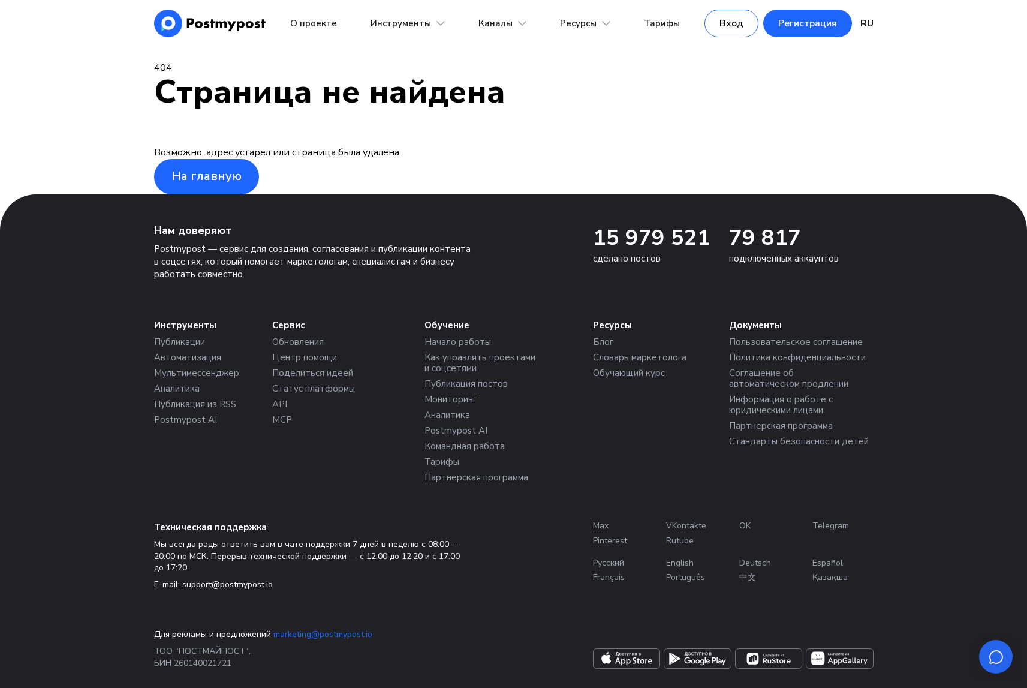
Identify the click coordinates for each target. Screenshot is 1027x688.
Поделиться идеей (312, 373)
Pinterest (610, 540)
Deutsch (755, 563)
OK (745, 525)
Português (685, 577)
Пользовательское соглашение (796, 342)
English (680, 563)
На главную (206, 176)
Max (601, 525)
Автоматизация (187, 357)
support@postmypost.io (227, 584)
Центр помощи (304, 357)
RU (867, 23)
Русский (608, 563)
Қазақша (830, 577)
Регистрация (807, 23)
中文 (747, 577)
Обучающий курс (629, 373)
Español (827, 563)
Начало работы (457, 342)
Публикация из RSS (195, 404)
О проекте (313, 23)
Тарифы (662, 23)
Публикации (179, 342)
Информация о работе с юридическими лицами (781, 404)
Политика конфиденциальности (797, 357)
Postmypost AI (185, 420)
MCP (282, 420)
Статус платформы (313, 389)
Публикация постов (466, 384)
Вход (731, 23)
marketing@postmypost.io (322, 634)
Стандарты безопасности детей (799, 441)
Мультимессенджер (196, 373)
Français (609, 577)
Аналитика (177, 389)
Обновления (298, 342)
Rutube (680, 540)
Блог (603, 342)
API (279, 404)
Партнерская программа (476, 477)
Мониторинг (450, 399)
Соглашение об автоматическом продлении (788, 378)
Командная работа (464, 446)
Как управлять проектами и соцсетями (479, 362)
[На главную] (210, 23)
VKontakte (686, 525)
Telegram (830, 525)
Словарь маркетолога (639, 357)
